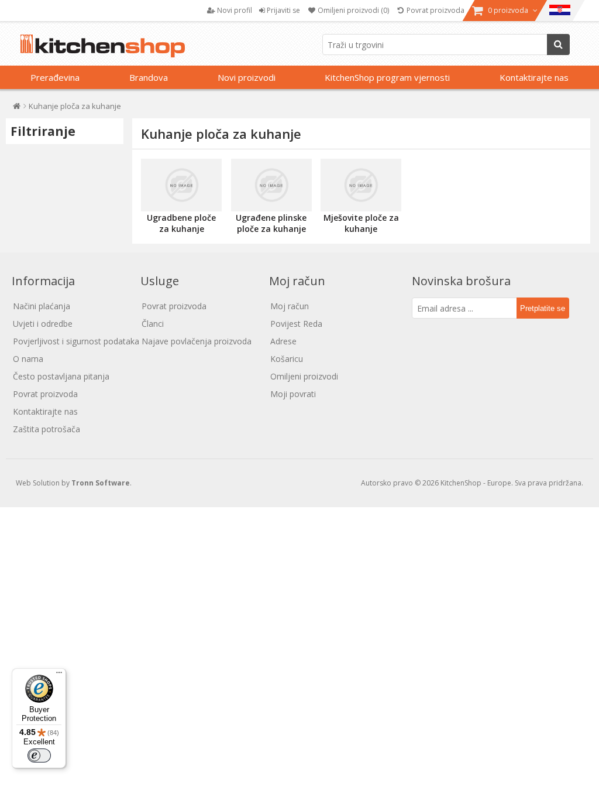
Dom (16, 108)
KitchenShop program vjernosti (387, 77)
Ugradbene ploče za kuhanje (181, 223)
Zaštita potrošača (46, 429)
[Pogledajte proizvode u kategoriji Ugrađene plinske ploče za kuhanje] (271, 185)
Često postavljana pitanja (61, 376)
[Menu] (59, 675)
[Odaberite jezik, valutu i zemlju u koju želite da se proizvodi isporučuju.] (560, 10)
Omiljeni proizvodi (304, 376)
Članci (153, 323)
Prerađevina (55, 77)
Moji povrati (293, 393)
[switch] (39, 755)
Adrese (283, 341)
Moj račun (289, 306)
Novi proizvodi (247, 77)
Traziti (558, 44)
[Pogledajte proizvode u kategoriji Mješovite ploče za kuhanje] (361, 185)
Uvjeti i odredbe (43, 323)
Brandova (148, 77)
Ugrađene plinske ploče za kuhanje (271, 223)
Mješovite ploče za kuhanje (361, 223)
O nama (28, 358)
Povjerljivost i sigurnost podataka (76, 341)
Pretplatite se (542, 308)
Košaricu (286, 358)
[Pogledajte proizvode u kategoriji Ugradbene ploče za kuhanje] (181, 185)
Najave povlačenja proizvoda (197, 341)
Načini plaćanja (41, 306)
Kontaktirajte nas (534, 77)
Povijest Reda (296, 323)
